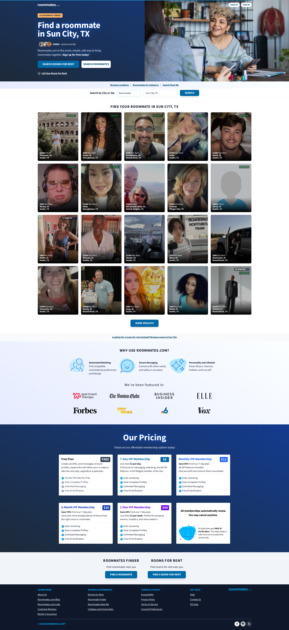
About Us (42, 594)
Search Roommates (96, 64)
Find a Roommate (121, 574)
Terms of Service (149, 604)
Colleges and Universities (100, 609)
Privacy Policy (148, 599)
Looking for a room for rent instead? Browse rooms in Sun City (144, 337)
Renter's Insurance (47, 614)
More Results (144, 323)
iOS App (194, 604)
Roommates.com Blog (49, 599)
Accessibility (147, 594)
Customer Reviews (47, 609)
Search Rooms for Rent (58, 64)
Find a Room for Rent (167, 574)
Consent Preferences (151, 609)
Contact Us (195, 599)
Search (189, 93)
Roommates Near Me (98, 604)
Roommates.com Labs (49, 604)
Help (192, 594)
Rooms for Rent (96, 594)
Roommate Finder (97, 599)
